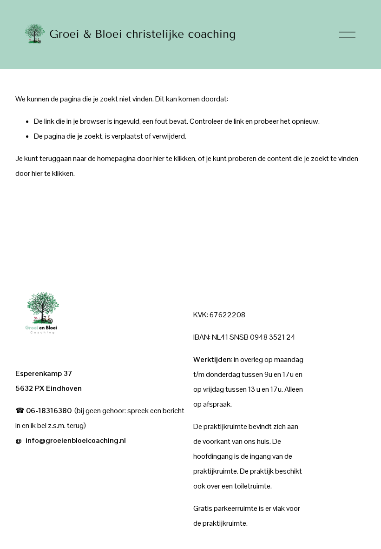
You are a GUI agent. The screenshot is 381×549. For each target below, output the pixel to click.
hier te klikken (174, 158)
